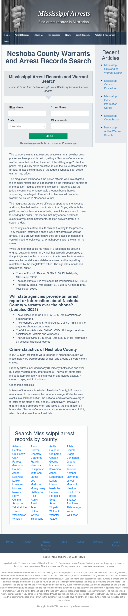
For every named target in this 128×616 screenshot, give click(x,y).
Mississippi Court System (112, 117)
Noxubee (17, 492)
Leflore (53, 480)
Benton (16, 450)
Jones (52, 473)
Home (7, 35)
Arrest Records (22, 35)
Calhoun (54, 450)
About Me (39, 35)
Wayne (35, 515)
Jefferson (36, 473)
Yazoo (53, 518)
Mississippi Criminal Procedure (110, 84)
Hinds (70, 465)
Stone (52, 503)
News (68, 35)
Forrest (16, 461)
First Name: (16, 107)
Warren (71, 511)
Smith (34, 503)
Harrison (54, 465)
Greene (71, 461)
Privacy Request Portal (46, 545)
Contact (97, 541)
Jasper (16, 473)
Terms (64, 541)
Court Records (83, 35)
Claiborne (55, 454)
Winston (17, 518)
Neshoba (54, 488)
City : (59, 120)
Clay (15, 458)
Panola (53, 492)
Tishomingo (74, 507)
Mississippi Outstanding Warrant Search (113, 69)
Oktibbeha (37, 492)
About (80, 541)
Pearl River (73, 492)
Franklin (35, 461)
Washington (19, 515)
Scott (52, 499)
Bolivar (35, 450)
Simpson (17, 503)
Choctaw (36, 454)
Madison (36, 484)
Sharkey (71, 499)
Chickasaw (19, 454)
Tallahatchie (19, 507)
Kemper (71, 473)
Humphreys (37, 469)
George (53, 461)
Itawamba (55, 469)
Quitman (17, 499)
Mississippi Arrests (64, 13)
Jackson (71, 469)
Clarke (70, 454)
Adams (16, 446)
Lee (33, 480)
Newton (71, 488)
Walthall (54, 511)
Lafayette (17, 477)
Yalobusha (37, 518)
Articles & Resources (105, 35)
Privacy (27, 541)
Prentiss (71, 496)
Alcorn (34, 446)
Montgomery (38, 488)
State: (11, 120)
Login (6, 41)
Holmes (17, 469)
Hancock (36, 465)
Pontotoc (54, 496)
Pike (33, 496)
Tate (33, 507)
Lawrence (72, 477)
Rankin (35, 499)
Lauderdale (56, 477)
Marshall (72, 484)
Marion (53, 484)
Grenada (17, 465)
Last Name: (59, 107)
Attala (70, 446)
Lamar (34, 477)
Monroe (16, 488)
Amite (52, 446)
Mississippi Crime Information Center (110, 102)
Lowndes (17, 484)
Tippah (53, 507)
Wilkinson (72, 515)
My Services (54, 35)
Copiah (53, 458)
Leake (16, 480)
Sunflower (73, 503)
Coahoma (36, 458)
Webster (54, 515)
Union (34, 511)
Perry (15, 496)
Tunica (16, 511)
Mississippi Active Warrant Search (112, 131)
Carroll (71, 450)
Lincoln (71, 480)
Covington (73, 458)
